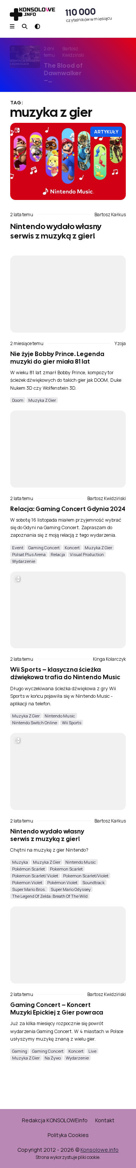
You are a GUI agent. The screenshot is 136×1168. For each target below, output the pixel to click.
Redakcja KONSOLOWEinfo (55, 1120)
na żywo (53, 1058)
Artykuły (106, 132)
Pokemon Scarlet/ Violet (35, 875)
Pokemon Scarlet (66, 869)
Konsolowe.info (99, 1149)
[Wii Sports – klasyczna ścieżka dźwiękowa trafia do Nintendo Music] (68, 610)
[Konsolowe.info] (32, 15)
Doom (17, 400)
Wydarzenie (23, 561)
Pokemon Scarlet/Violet (85, 875)
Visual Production (87, 554)
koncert (72, 547)
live (92, 1051)
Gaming (19, 1051)
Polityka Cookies (68, 1135)
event (17, 547)
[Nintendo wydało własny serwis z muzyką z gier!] (68, 161)
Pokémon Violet (62, 882)
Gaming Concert (44, 547)
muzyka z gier (42, 400)
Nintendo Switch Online (34, 722)
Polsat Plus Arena (29, 554)
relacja (58, 554)
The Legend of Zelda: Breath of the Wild (50, 896)
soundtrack (93, 882)
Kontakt (104, 1120)
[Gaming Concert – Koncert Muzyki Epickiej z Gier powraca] (68, 945)
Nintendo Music (60, 716)
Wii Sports (71, 722)
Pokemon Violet (27, 882)
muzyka (20, 862)
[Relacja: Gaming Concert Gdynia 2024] (68, 449)
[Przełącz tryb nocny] (37, 26)
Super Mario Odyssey (71, 889)
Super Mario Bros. (29, 889)
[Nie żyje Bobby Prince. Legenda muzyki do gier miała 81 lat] (68, 294)
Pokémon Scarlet (28, 869)
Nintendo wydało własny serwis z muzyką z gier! (55, 231)
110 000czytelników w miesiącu (88, 14)
